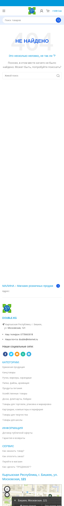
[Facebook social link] (5, 354)
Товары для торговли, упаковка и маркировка (26, 404)
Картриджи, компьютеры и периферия (22, 409)
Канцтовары (8, 372)
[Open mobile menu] (4, 11)
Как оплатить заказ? (13, 456)
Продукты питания (12, 388)
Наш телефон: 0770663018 (19, 334)
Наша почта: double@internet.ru (21, 339)
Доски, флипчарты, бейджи (16, 398)
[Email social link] (17, 354)
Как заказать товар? (13, 450)
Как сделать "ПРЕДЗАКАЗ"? (16, 466)
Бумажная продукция (13, 367)
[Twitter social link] (11, 354)
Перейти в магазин (12, 461)
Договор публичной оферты (17, 432)
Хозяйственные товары (14, 393)
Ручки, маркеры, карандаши (17, 377)
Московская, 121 (16, 327)
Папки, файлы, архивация (15, 382)
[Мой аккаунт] (42, 11)
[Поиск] (58, 20)
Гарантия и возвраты (13, 438)
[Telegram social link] (29, 354)
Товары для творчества (15, 414)
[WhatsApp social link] (23, 354)
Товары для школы (12, 419)
